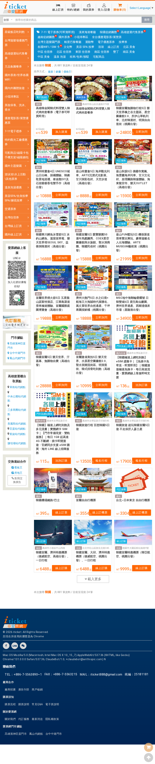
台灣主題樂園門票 (49, 42)
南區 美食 (129, 52)
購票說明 (23, 704)
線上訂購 (61, 568)
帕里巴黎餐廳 (72, 42)
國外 (118, 104)
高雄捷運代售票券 (132, 32)
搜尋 (147, 19)
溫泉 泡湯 (60, 56)
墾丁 (116, 52)
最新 (50, 71)
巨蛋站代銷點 (18, 428)
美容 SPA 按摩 (85, 47)
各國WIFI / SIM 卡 (49, 47)
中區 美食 (44, 56)
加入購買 (61, 132)
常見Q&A (37, 704)
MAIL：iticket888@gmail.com (101, 674)
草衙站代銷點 (18, 387)
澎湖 (101, 47)
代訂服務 (23, 719)
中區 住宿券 (45, 52)
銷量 (58, 71)
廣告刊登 (23, 689)
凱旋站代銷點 (18, 434)
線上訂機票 (100, 512)
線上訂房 (113, 47)
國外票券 (64, 37)
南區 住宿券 (101, 52)
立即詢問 (142, 132)
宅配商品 (98, 56)
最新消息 (37, 719)
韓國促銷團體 (108, 32)
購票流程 (10, 704)
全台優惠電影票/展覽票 (107, 37)
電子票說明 (52, 704)
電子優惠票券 (106, 42)
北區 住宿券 (64, 52)
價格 (66, 71)
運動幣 (89, 42)
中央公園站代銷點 (17, 398)
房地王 (18, 472)
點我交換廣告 (17, 480)
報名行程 (101, 460)
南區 (38, 104)
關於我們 (10, 719)
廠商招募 (10, 689)
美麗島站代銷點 (17, 423)
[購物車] (148, 747)
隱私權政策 (52, 719)
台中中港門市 (17, 352)
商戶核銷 (37, 689)
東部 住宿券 (82, 52)
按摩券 (123, 42)
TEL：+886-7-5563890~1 (23, 674)
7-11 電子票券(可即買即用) (58, 32)
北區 (78, 548)
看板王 (18, 467)
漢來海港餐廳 (87, 32)
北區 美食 (129, 47)
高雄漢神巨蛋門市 (17, 345)
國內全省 (120, 353)
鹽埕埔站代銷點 (17, 443)
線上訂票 (61, 512)
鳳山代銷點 (36, 733)
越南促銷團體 (46, 37)
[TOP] (148, 757)
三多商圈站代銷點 (17, 411)
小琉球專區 (81, 37)
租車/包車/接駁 (79, 56)
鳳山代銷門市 (17, 358)
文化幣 (68, 47)
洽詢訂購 (142, 385)
